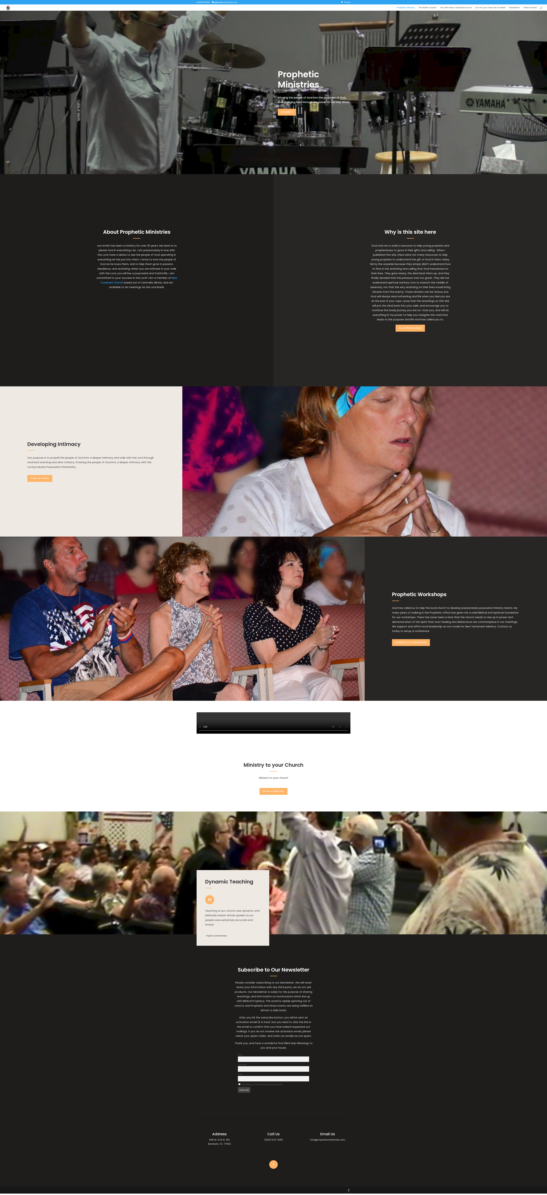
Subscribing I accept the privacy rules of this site (261, 1084)
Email (240, 1074)
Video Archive (530, 8)
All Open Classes (410, 328)
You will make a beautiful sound (456, 8)
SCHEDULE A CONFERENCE (411, 642)
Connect (287, 112)
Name (240, 1055)
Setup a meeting (273, 791)
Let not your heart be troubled (490, 8)
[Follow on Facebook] (273, 1164)
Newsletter (514, 8)
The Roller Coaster (428, 8)
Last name (242, 1064)
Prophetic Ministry (406, 8)
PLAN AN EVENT (39, 478)
